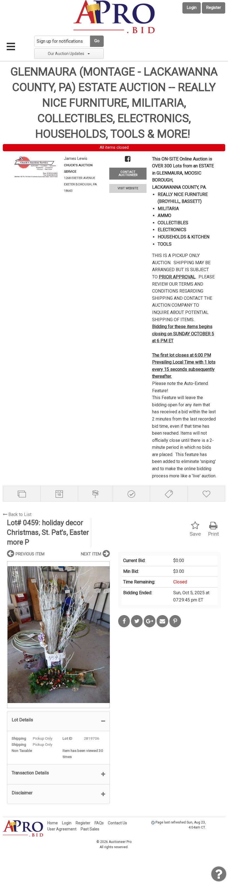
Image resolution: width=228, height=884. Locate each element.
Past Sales (90, 829)
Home (52, 823)
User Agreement (61, 829)
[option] (58, 634)
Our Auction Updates (66, 53)
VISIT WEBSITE (128, 188)
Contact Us (117, 823)
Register (213, 7)
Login (192, 7)
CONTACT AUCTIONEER (127, 173)
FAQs (99, 823)
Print (213, 534)
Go (97, 41)
